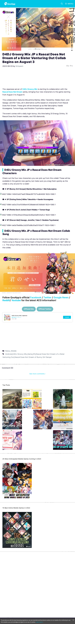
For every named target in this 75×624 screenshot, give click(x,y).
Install (67, 317)
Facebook (35, 297)
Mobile (13, 351)
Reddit (6, 300)
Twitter (47, 297)
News (7, 351)
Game (29, 354)
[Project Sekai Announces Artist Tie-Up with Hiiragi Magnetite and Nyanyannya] (32, 399)
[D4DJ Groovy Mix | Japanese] (37, 317)
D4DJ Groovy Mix (19, 354)
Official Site (29, 309)
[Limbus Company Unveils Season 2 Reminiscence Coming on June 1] (63, 399)
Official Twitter (45, 309)
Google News (61, 297)
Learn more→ (39, 622)
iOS (34, 354)
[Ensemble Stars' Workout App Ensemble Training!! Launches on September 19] (63, 420)
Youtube (16, 300)
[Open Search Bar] (62, 3)
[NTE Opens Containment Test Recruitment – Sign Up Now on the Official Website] (63, 440)
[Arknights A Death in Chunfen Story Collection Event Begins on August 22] (12, 399)
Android (8, 354)
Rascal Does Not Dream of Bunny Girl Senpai (32, 357)
